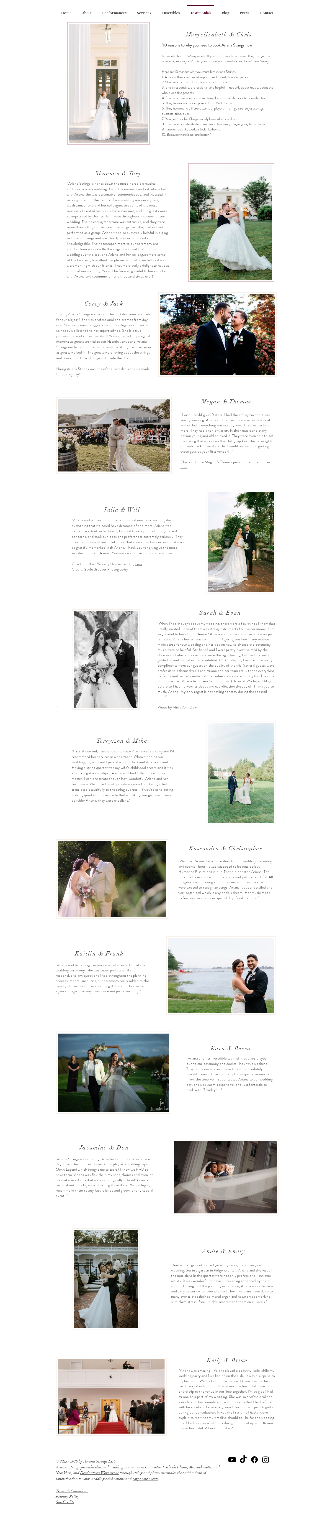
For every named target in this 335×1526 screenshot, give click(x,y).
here (183, 467)
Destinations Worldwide (99, 1472)
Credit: (78, 569)
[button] (144, 11)
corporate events (145, 1478)
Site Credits (65, 1502)
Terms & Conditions (72, 1491)
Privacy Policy (67, 1496)
